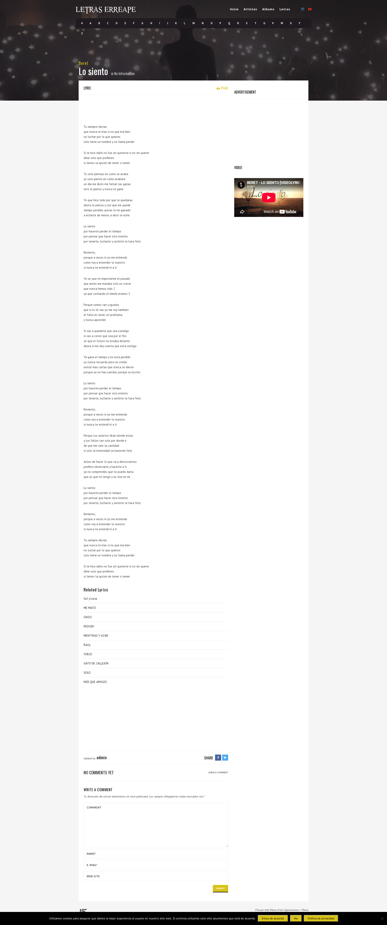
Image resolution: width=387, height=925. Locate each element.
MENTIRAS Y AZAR (96, 635)
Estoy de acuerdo (273, 918)
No (296, 918)
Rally (87, 645)
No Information (124, 73)
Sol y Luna (90, 598)
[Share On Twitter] (225, 757)
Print (224, 88)
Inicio (234, 9)
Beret (83, 63)
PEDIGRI (89, 626)
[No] (382, 919)
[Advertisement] (157, 108)
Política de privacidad (321, 918)
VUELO (88, 654)
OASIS (88, 617)
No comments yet (99, 772)
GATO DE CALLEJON (96, 663)
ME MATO (90, 608)
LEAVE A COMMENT (218, 772)
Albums (268, 9)
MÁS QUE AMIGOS (95, 682)
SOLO (87, 672)
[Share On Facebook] (218, 757)
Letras (285, 9)
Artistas (250, 9)
